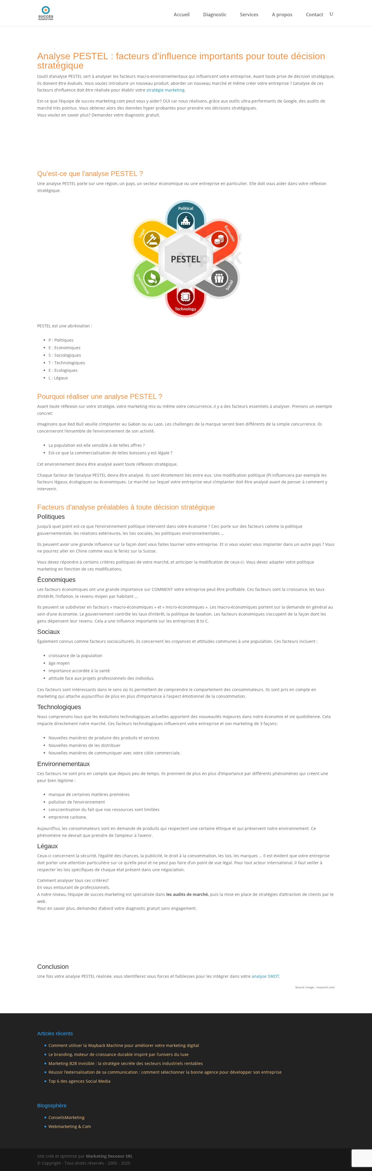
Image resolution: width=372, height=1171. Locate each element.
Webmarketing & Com (70, 1126)
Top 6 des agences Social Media (79, 1081)
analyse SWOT (265, 976)
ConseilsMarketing (67, 1117)
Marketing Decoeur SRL (109, 1156)
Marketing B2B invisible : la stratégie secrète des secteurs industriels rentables (126, 1063)
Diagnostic (214, 15)
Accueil (181, 15)
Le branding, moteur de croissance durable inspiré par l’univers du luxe (119, 1054)
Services (249, 15)
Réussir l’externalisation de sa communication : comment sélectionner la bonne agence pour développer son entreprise (165, 1072)
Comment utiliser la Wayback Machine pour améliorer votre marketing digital (124, 1045)
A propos (282, 15)
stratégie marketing (165, 90)
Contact (314, 15)
